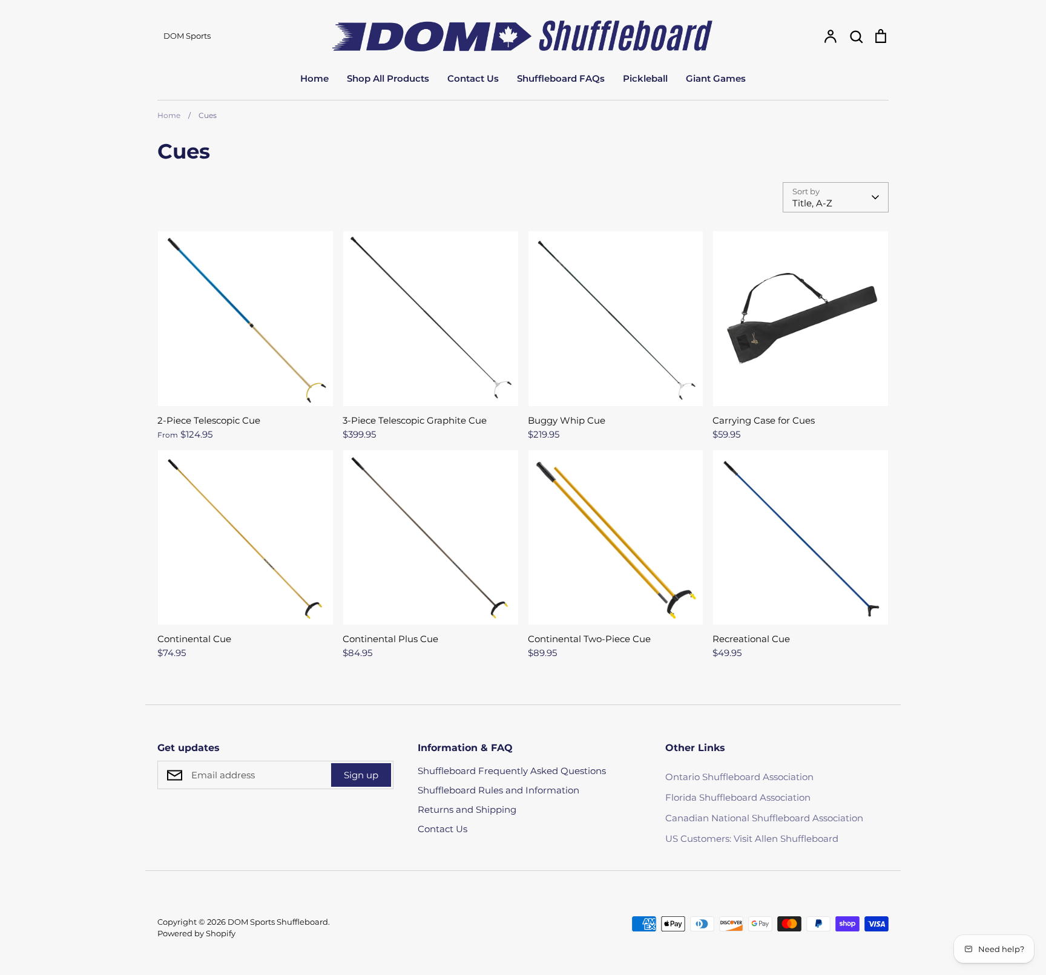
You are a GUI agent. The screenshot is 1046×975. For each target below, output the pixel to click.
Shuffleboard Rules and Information (498, 790)
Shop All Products (388, 78)
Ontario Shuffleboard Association (739, 777)
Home (314, 78)
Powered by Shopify (196, 933)
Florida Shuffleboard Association (738, 797)
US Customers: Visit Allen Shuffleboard (751, 838)
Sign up (361, 775)
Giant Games (716, 78)
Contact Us (473, 78)
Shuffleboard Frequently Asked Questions (512, 770)
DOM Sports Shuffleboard (278, 922)
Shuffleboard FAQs (561, 78)
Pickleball (645, 78)
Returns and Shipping (467, 809)
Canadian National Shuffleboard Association (764, 818)
